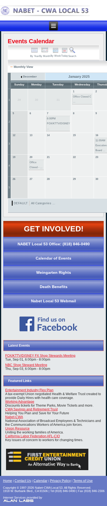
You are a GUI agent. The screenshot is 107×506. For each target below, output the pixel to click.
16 (96, 135)
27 (31, 179)
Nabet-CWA (14, 417)
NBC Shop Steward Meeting (26, 365)
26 (14, 179)
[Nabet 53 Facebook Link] (48, 334)
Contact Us (23, 481)
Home (7, 481)
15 (74, 135)
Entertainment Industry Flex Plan (29, 390)
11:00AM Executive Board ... (101, 145)
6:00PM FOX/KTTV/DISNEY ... (58, 123)
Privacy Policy (60, 481)
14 (48, 135)
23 (96, 157)
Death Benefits (53, 286)
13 (31, 135)
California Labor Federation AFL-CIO (32, 436)
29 (74, 179)
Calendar (40, 481)
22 (74, 157)
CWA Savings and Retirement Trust (31, 409)
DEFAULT (21, 203)
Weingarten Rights (53, 272)
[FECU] (47, 470)
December (29, 76)
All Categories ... (43, 203)
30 (96, 179)
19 (14, 157)
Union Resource (17, 428)
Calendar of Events (53, 258)
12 (14, 135)
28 (48, 179)
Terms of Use (83, 481)
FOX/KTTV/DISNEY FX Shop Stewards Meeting (40, 356)
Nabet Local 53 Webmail (53, 301)
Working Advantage (19, 402)
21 (48, 157)
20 (31, 157)
